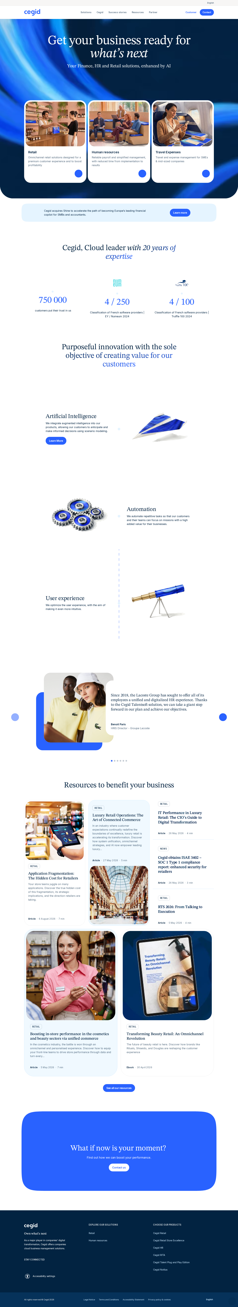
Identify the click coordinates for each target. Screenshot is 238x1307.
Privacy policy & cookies (159, 1299)
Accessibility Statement (133, 1299)
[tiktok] (49, 1265)
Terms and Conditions (109, 1299)
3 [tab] (117, 761)
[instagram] (41, 1265)
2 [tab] (114, 761)
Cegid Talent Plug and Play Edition (171, 1262)
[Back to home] (51, 12)
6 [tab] (126, 761)
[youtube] (33, 1265)
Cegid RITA (159, 1255)
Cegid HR (158, 1247)
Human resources (98, 1240)
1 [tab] (112, 761)
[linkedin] (25, 1265)
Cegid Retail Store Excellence (168, 1240)
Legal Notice (89, 1299)
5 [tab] (123, 761)
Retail (92, 1233)
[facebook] (56, 1265)
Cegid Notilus (160, 1269)
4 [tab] (120, 761)
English (210, 3)
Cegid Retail (159, 1233)
